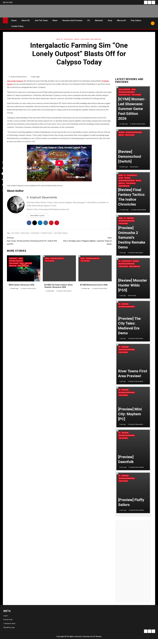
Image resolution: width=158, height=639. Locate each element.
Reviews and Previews (72, 20)
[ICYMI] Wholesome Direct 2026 (94, 285)
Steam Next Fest (124, 95)
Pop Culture (136, 20)
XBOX (22, 263)
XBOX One (12, 266)
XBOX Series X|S (95, 39)
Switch (76, 39)
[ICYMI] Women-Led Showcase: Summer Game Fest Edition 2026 (131, 109)
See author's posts (37, 215)
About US (26, 20)
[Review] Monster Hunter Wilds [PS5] (132, 285)
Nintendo (99, 20)
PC (88, 20)
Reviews (121, 132)
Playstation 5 (68, 39)
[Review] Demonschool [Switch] (129, 156)
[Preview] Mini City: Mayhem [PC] (130, 414)
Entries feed (7, 619)
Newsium (86, 636)
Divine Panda (134, 167)
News (55, 20)
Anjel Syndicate (124, 89)
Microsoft (121, 20)
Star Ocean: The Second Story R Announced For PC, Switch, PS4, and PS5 (32, 241)
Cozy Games (15, 233)
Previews (130, 218)
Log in (5, 616)
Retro (121, 178)
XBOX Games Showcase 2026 (21, 285)
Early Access (25, 233)
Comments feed (9, 623)
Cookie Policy (17, 26)
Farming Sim (35, 233)
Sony (110, 20)
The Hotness (84, 39)
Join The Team (41, 20)
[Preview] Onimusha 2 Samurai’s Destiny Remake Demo (131, 237)
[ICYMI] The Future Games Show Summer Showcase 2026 (58, 286)
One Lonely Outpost (15, 81)
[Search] (148, 23)
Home (14, 20)
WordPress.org (8, 627)
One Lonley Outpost (61, 233)
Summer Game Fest (16, 261)
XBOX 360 (28, 263)
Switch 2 (122, 183)
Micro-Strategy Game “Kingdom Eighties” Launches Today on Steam (87, 241)
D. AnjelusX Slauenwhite (18, 77)
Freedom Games (46, 233)
